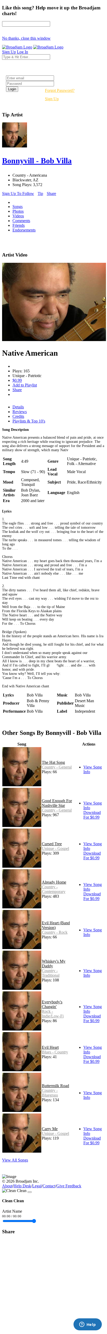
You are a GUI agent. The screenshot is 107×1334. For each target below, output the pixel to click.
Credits (18, 416)
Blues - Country (55, 1052)
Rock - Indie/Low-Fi (53, 1013)
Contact (49, 1186)
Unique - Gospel (55, 848)
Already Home (54, 882)
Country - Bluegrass (50, 1092)
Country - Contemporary (53, 889)
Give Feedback (68, 1186)
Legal (37, 1186)
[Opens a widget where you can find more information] (87, 1324)
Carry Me (50, 1129)
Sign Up (52, 99)
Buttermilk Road (55, 1085)
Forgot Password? (60, 90)
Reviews (19, 411)
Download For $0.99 (92, 814)
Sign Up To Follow (18, 193)
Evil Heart (50, 1047)
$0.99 (17, 380)
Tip (40, 193)
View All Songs (15, 1160)
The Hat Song (53, 762)
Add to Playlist (24, 385)
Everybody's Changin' (52, 1004)
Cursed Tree (52, 844)
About (7, 1186)
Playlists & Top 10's (28, 421)
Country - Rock (55, 932)
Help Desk (22, 1186)
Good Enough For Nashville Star (57, 803)
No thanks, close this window (26, 38)
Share (51, 193)
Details (18, 407)
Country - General (57, 767)
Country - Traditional (50, 973)
